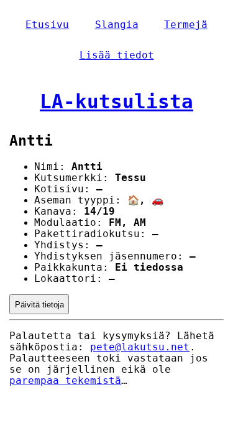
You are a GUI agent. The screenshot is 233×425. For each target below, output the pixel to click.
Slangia (117, 24)
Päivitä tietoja (39, 304)
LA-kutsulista (116, 101)
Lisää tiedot (117, 55)
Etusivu (47, 24)
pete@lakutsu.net (140, 347)
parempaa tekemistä (65, 380)
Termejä (186, 24)
